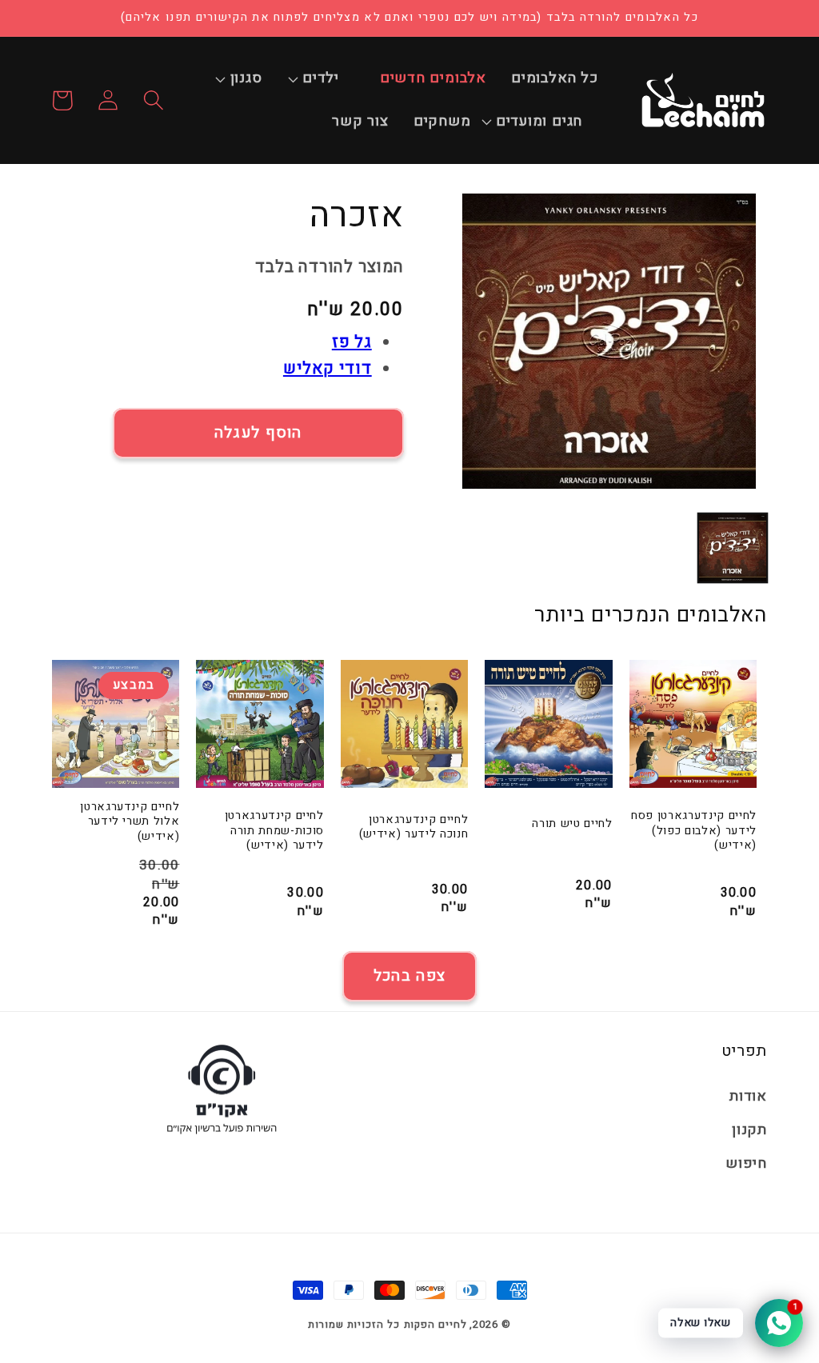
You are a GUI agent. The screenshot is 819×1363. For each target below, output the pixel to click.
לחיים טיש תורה (572, 824)
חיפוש (746, 1163)
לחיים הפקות (435, 1324)
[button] (329, 79)
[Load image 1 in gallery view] (732, 548)
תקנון (749, 1130)
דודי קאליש (327, 368)
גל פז (352, 342)
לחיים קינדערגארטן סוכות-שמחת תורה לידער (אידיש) (274, 831)
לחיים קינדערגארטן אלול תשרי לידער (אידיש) (129, 822)
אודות (748, 1096)
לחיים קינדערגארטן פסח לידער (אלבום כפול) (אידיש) (694, 831)
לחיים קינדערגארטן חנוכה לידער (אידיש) (413, 827)
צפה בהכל (409, 976)
